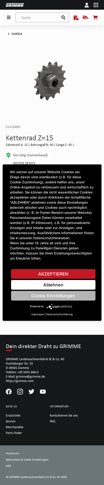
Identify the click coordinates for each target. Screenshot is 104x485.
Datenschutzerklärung (59, 314)
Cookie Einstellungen (53, 295)
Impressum (37, 314)
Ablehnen (53, 284)
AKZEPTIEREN (53, 273)
